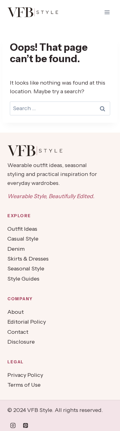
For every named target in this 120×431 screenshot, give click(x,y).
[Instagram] (12, 425)
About (15, 312)
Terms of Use (24, 384)
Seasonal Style (25, 268)
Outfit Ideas (22, 228)
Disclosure (21, 341)
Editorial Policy (26, 321)
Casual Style (22, 238)
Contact (17, 332)
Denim (16, 248)
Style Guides (23, 278)
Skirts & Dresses (28, 258)
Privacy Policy (25, 375)
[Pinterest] (25, 425)
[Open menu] (107, 12)
